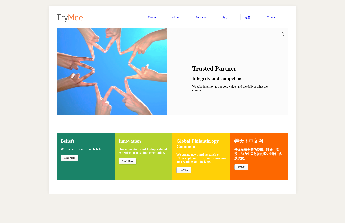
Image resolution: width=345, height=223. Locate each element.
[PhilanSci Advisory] (70, 18)
